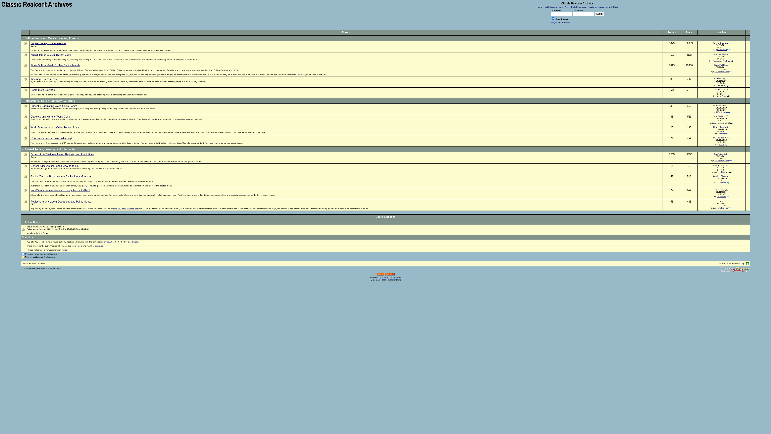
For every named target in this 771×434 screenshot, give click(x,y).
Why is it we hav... (721, 43)
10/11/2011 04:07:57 (114, 242)
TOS (372, 279)
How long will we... (721, 54)
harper (722, 134)
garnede (721, 85)
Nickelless (721, 196)
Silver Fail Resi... (721, 65)
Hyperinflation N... (721, 127)
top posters (77, 246)
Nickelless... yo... (721, 190)
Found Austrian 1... (721, 105)
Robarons (721, 183)
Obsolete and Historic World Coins (50, 116)
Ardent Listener (721, 72)
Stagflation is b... (721, 154)
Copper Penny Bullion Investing (49, 43)
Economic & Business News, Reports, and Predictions (62, 154)
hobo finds (721, 96)
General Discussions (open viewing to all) (55, 165)
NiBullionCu (721, 112)
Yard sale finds (721, 89)
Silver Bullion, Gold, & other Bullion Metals (55, 65)
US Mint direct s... (721, 138)
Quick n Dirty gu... (721, 176)
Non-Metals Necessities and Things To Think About (60, 190)
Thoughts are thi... (721, 165)
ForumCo (386, 277)
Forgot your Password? (561, 22)
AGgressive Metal (721, 123)
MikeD (64, 250)
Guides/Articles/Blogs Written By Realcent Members (61, 176)
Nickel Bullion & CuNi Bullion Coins (51, 54)
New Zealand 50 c (721, 116)
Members (43, 242)
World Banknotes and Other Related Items (55, 127)
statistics (99, 246)
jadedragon (721, 49)
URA (384, 279)
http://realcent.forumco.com (126, 209)
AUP (378, 279)
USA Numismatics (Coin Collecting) (51, 138)
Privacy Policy (394, 279)
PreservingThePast (721, 61)
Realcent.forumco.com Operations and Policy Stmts (61, 201)
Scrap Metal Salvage (43, 89)
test (721, 201)
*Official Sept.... (721, 79)
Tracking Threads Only (44, 79)
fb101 (721, 144)
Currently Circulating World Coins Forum (54, 105)
